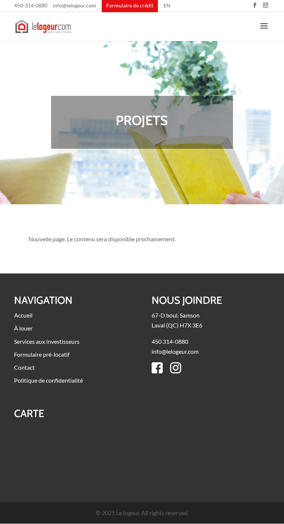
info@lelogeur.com (74, 6)
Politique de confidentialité (48, 380)
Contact (24, 367)
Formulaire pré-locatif (42, 354)
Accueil (23, 315)
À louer (23, 328)
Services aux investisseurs (47, 341)
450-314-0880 (30, 6)
